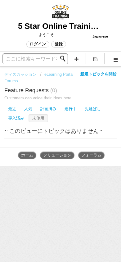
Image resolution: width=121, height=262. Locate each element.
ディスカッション (20, 74)
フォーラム (91, 155)
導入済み (16, 118)
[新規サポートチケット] (76, 58)
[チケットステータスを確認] (95, 58)
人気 (28, 108)
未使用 (38, 118)
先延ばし (93, 108)
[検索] (64, 59)
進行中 (71, 108)
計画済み (48, 108)
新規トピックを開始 (98, 74)
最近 (12, 108)
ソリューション (57, 155)
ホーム (27, 155)
